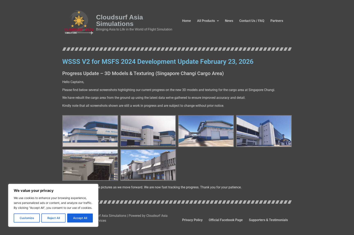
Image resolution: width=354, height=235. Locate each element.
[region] (53, 205)
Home (186, 21)
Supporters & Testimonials (268, 220)
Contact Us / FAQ (251, 21)
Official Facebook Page (226, 220)
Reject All (53, 218)
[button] (208, 21)
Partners (276, 21)
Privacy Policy (192, 220)
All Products (206, 21)
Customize (27, 218)
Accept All (80, 218)
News (229, 21)
